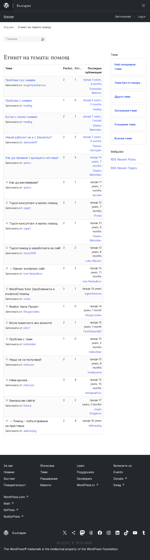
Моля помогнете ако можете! (30, 323)
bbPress (11, 510)
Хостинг (9, 478)
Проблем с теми (20, 339)
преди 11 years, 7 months (96, 186)
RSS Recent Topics (124, 168)
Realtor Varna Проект (24, 306)
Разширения (48, 478)
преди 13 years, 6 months (96, 227)
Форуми (9, 16)
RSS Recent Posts (123, 159)
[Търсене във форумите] (42, 39)
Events (118, 472)
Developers (84, 478)
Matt (9, 503)
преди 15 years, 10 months (96, 384)
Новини (9, 472)
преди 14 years (92, 288)
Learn (80, 465)
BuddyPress (14, 516)
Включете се (122, 465)
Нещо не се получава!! (25, 359)
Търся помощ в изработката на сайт (35, 248)
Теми (43, 472)
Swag (119, 485)
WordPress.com (16, 497)
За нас (8, 465)
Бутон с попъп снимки (21, 117)
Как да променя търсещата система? (32, 158)
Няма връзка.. (19, 380)
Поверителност (15, 485)
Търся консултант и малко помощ (33, 203)
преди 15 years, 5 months (96, 343)
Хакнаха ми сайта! (22, 400)
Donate (120, 478)
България (19, 533)
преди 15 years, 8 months (96, 363)
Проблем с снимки (18, 100)
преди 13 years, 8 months (96, 252)
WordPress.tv (88, 485)
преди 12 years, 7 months (96, 206)
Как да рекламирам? (23, 182)
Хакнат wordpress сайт (29, 268)
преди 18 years (92, 420)
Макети (45, 485)
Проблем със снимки (20, 80)
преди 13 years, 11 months (96, 272)
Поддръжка (85, 472)
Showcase (47, 465)
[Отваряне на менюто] (144, 5)
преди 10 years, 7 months (96, 161)
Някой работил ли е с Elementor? (28, 137)
